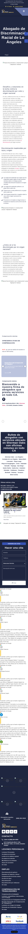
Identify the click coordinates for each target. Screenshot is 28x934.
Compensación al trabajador (10, 894)
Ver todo (4, 909)
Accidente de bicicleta (8, 854)
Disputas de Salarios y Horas (10, 874)
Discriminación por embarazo (11, 882)
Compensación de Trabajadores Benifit (13, 899)
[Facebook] (3, 831)
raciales (17, 168)
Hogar (7, 54)
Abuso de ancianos (7, 862)
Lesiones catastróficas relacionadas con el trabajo (13, 897)
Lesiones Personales (8, 852)
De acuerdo (14, 931)
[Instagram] (11, 831)
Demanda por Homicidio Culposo (12, 907)
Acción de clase (6, 878)
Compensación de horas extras (11, 876)
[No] (25, 928)
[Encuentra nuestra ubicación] (7, 813)
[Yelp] (7, 831)
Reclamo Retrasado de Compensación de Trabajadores (13, 902)
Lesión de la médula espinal (10, 856)
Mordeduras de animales (9, 860)
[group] (14, 421)
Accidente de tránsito (8, 858)
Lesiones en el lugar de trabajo (11, 905)
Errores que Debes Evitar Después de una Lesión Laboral (13, 510)
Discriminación (6, 880)
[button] (23, 11)
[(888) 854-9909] (21, 814)
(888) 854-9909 (21, 818)
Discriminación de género (9, 872)
